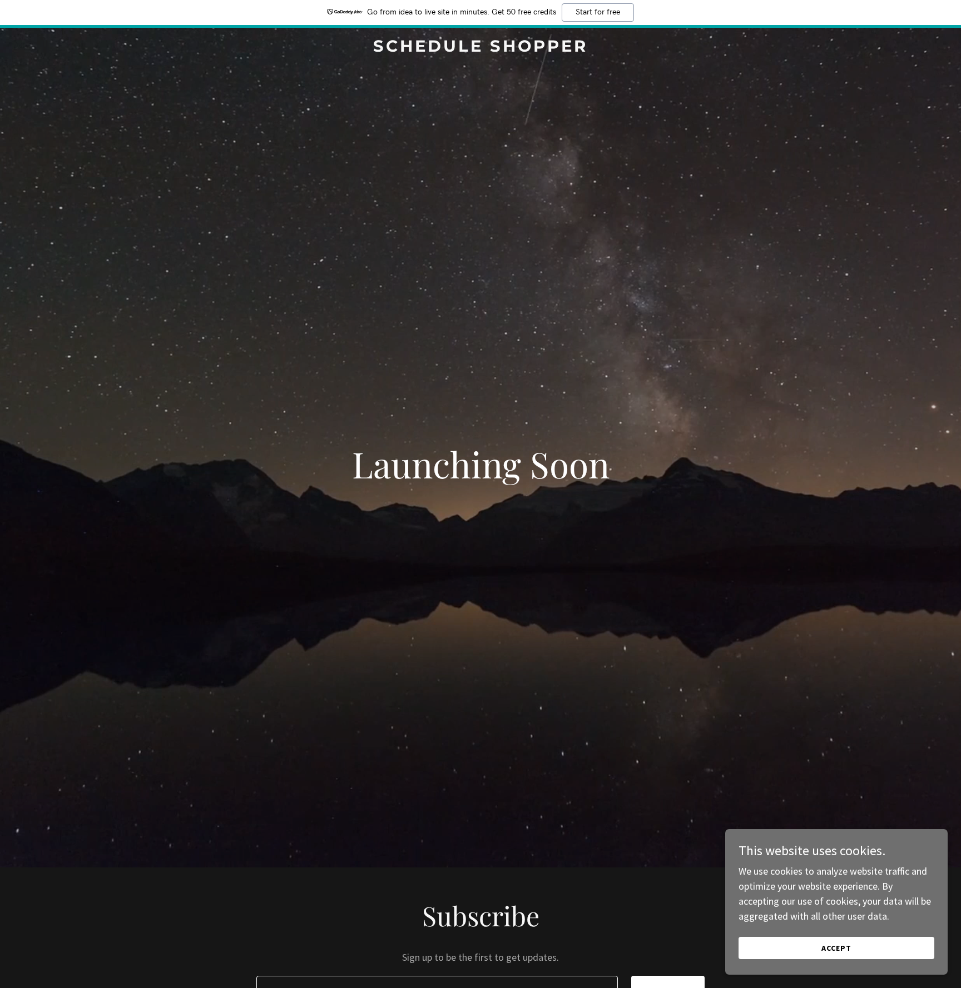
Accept (836, 948)
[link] (480, 48)
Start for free (598, 12)
